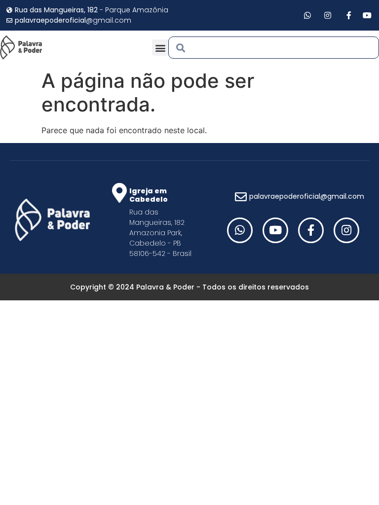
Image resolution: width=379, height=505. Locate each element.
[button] (160, 47)
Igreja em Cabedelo (148, 195)
